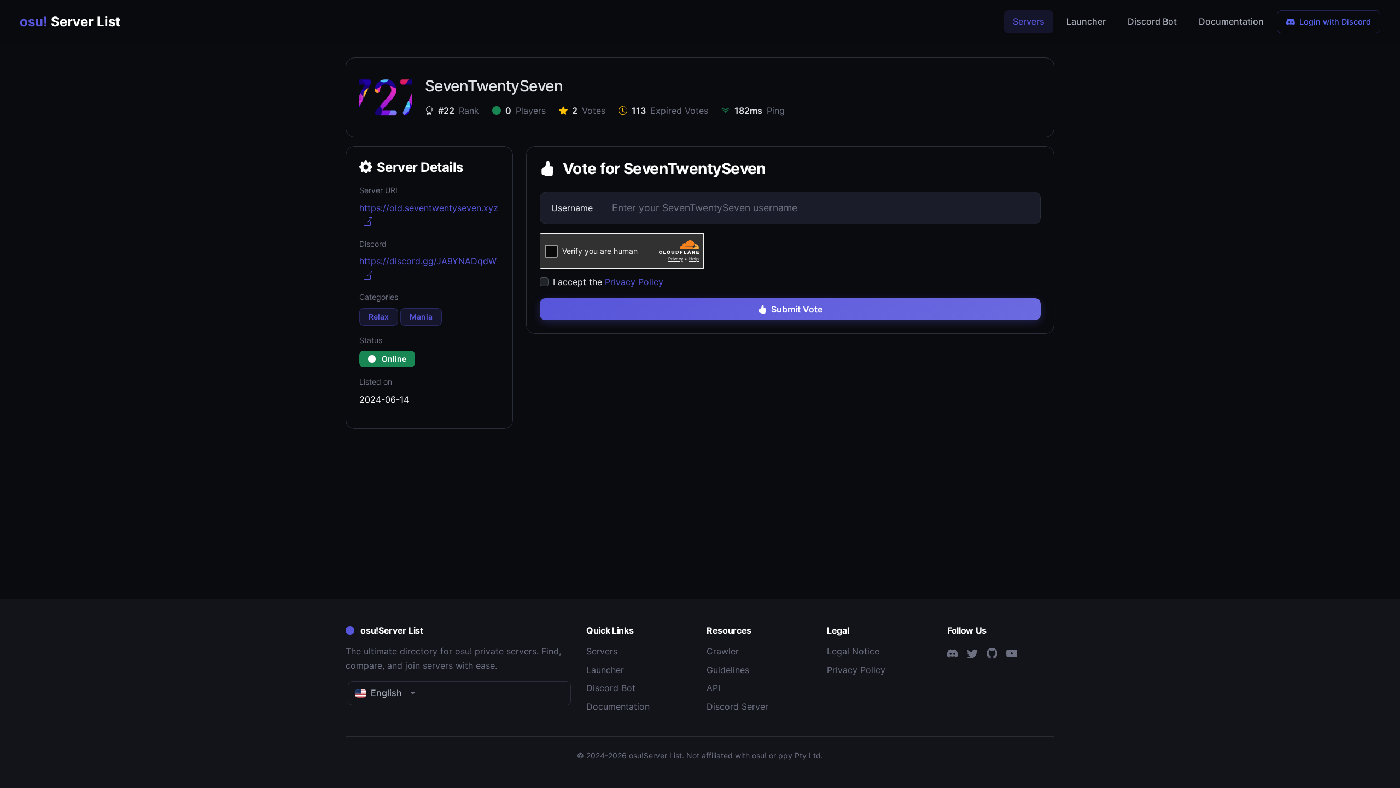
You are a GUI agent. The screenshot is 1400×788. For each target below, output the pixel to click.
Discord (373, 243)
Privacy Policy (634, 281)
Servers (1029, 21)
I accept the (608, 281)
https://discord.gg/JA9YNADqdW (428, 261)
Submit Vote (796, 309)
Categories (378, 297)
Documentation (1231, 21)
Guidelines (728, 669)
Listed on (375, 381)
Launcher (1086, 21)
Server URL (379, 190)
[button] (459, 693)
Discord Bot (1152, 21)
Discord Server (737, 706)
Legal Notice (853, 651)
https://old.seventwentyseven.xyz (428, 207)
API (713, 687)
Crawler (723, 651)
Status (370, 340)
